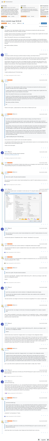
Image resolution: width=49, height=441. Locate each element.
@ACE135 (15, 114)
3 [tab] (20, 19)
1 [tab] (16, 19)
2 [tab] (18, 19)
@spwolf (10, 151)
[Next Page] (47, 11)
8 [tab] (29, 19)
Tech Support (4, 16)
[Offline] (3, 27)
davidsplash (5, 7)
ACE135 (6, 54)
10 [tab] (32, 19)
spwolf (43, 7)
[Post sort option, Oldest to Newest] (40, 23)
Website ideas (4, 5)
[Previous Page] (2, 11)
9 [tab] (30, 19)
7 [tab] (27, 19)
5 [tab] (23, 19)
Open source (23, 5)
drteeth (6, 26)
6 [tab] (25, 19)
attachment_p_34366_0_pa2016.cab (12, 154)
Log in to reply (44, 23)
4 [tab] (21, 19)
